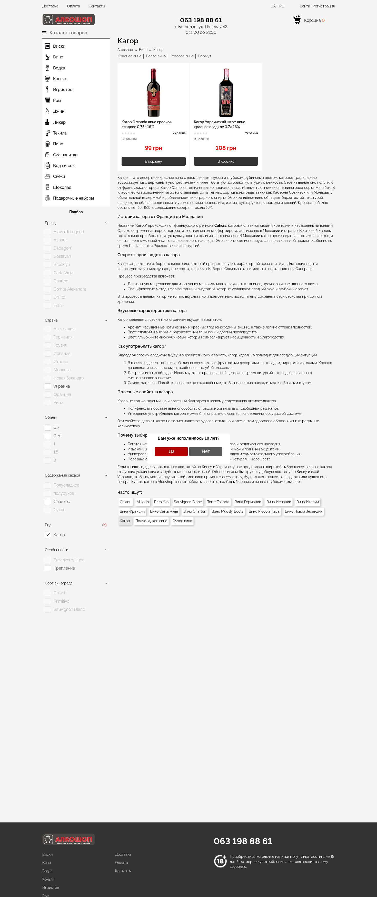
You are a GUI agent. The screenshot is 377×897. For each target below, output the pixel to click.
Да (171, 451)
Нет (206, 451)
